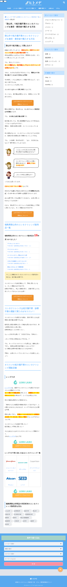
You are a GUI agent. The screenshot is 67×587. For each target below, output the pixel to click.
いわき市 (8, 511)
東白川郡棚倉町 (25, 517)
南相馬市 (8, 521)
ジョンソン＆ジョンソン (11, 469)
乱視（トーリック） (52, 61)
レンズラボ (8, 388)
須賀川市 (8, 514)
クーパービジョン (51, 34)
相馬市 (8, 517)
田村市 (15, 517)
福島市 (33, 521)
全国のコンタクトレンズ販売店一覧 (28, 17)
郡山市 (36, 511)
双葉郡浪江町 (29, 514)
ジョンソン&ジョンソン (53, 20)
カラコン (49, 65)
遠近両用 (49, 57)
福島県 (7, 19)
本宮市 (8, 524)
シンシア (49, 41)
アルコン (11, 485)
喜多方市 (27, 511)
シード (23, 485)
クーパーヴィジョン (34, 469)
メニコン (49, 27)
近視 (47, 54)
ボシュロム (22, 469)
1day (47, 77)
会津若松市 (18, 511)
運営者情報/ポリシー (46, 582)
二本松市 (17, 521)
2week (48, 81)
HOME (9, 8)
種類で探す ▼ (42, 8)
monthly (49, 84)
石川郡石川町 (18, 514)
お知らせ (51, 8)
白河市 (25, 521)
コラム (58, 8)
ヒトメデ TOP (10, 17)
